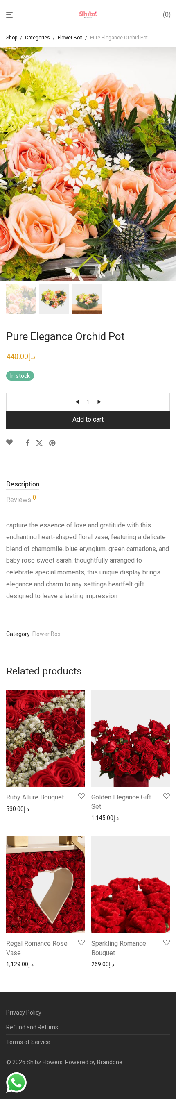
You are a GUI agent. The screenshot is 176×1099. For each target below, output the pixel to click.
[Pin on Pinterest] (52, 443)
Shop (11, 38)
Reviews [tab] (21, 499)
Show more (19, 809)
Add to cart (88, 419)
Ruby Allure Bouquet (35, 797)
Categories (37, 38)
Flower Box (70, 38)
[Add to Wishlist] (12, 442)
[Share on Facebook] (27, 443)
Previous (8, 163)
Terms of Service (28, 1042)
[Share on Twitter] (39, 443)
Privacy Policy (23, 1012)
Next (168, 163)
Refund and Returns (32, 1027)
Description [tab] (22, 484)
